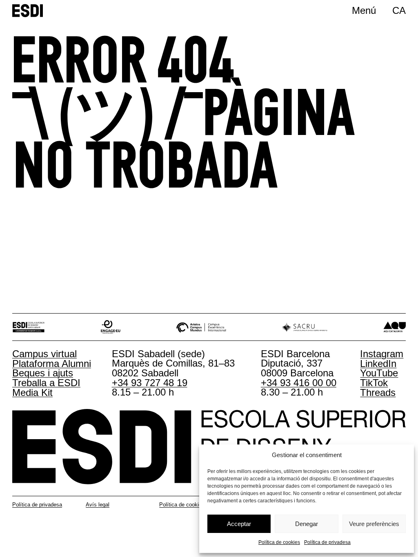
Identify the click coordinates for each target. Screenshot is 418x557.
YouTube (379, 372)
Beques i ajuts (42, 372)
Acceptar (239, 523)
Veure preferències (374, 523)
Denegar (306, 523)
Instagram (381, 353)
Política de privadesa (327, 542)
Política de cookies (279, 542)
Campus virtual (44, 353)
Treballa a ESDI (46, 382)
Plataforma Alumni (51, 363)
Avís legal (97, 505)
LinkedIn (378, 363)
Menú (364, 10)
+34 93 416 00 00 (298, 382)
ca (399, 10)
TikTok (374, 382)
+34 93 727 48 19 (149, 382)
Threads (378, 392)
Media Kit (32, 392)
